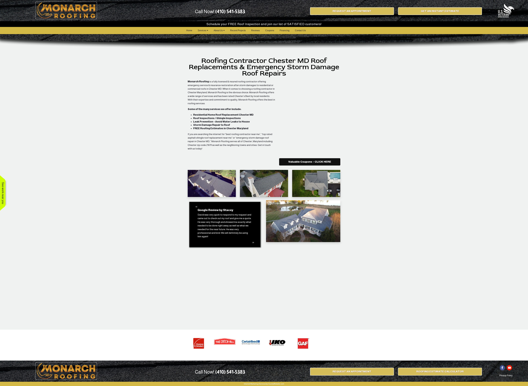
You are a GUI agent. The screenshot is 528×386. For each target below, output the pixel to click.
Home (189, 30)
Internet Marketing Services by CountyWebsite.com (264, 384)
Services (202, 30)
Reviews (255, 30)
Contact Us (300, 30)
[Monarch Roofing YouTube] (509, 367)
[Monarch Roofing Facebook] (502, 367)
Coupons (269, 30)
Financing (284, 30)
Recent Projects (238, 30)
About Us (218, 30)
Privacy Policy (506, 375)
